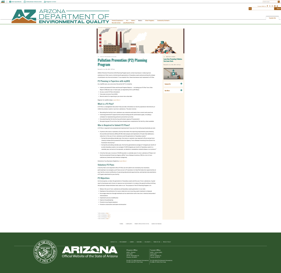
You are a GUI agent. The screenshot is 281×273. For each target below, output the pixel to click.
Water (133, 21)
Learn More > (117, 100)
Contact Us (113, 242)
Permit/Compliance (117, 21)
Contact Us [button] (168, 84)
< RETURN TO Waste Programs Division (107, 27)
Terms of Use (156, 242)
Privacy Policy (167, 242)
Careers (132, 242)
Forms (121, 224)
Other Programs (149, 21)
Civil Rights (147, 242)
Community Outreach (163, 21)
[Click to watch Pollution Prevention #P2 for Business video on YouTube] (173, 73)
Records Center (116, 23)
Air (127, 21)
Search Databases (157, 224)
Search (250, 8)
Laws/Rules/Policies (128, 23)
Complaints (129, 224)
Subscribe (139, 242)
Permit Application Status (142, 224)
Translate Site (272, 18)
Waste (140, 21)
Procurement (123, 242)
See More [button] (167, 91)
